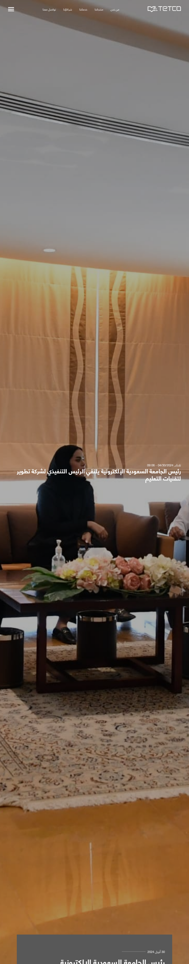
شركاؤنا (67, 9)
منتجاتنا (99, 9)
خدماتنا (83, 9)
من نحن (115, 9)
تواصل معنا (49, 9)
